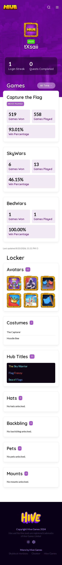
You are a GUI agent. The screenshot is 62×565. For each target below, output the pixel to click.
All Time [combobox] (44, 85)
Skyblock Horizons (18, 553)
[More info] (37, 248)
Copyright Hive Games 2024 (31, 529)
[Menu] (57, 7)
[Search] (49, 7)
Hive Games (50, 553)
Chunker (36, 553)
